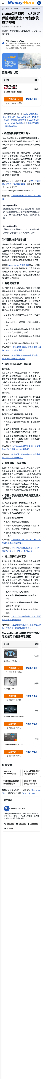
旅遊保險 (9, 9)
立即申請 (12, 668)
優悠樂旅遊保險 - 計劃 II (13, 92)
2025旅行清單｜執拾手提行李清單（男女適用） (31, 783)
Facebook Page (28, 793)
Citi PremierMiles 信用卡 (13, 744)
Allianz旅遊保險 (31, 114)
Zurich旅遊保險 (23, 117)
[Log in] (39, 3)
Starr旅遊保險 (9, 117)
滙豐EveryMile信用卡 (12, 661)
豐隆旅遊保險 (11, 126)
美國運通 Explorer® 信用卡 (14, 717)
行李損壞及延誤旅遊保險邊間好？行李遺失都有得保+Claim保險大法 (11, 785)
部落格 (16, 9)
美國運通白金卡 (10, 689)
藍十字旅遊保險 (32, 123)
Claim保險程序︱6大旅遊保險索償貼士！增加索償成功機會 (31, 9)
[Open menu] (3, 2)
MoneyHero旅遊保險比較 (18, 265)
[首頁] (3, 9)
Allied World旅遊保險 (14, 123)
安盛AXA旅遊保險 (19, 120)
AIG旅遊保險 (33, 120)
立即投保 (12, 99)
